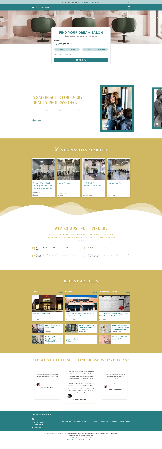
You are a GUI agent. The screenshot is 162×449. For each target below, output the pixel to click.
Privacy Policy (104, 421)
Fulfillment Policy (114, 421)
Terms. (74, 440)
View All (61, 292)
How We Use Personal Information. (85, 440)
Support (122, 421)
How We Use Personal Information (82, 421)
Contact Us (96, 421)
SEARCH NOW (81, 60)
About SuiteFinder (66, 421)
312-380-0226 (37, 427)
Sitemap (128, 421)
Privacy (69, 440)
